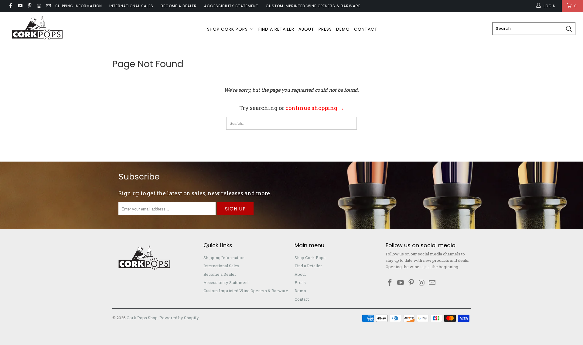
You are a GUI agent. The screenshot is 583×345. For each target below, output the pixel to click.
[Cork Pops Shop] (49, 29)
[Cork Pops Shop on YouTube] (19, 6)
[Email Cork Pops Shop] (48, 6)
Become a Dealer (179, 6)
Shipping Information (78, 6)
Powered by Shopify (179, 317)
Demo (343, 29)
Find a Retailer (276, 29)
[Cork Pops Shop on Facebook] (10, 6)
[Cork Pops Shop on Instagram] (38, 6)
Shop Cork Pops (228, 29)
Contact (365, 29)
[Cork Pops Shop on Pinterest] (29, 6)
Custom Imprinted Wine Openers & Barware (313, 6)
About (306, 29)
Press (325, 29)
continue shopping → (314, 107)
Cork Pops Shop (142, 317)
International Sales (131, 6)
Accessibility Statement (231, 6)
